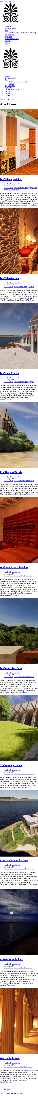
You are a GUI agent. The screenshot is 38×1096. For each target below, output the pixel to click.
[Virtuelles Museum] (10, 23)
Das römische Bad (10, 1058)
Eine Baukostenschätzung (14, 860)
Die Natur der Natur (11, 668)
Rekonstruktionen (10, 29)
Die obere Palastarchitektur (23, 576)
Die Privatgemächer (11, 179)
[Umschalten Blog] (37, 80)
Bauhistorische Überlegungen (24, 188)
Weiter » (7, 1090)
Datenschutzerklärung (12, 39)
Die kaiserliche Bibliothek (14, 567)
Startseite (8, 27)
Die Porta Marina (9, 373)
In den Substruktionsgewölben (24, 287)
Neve (2, 1093)
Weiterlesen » (33, 205)
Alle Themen (8, 188)
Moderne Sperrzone (11, 765)
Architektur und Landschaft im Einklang (22, 33)
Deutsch (7, 41)
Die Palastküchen (9, 278)
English (7, 45)
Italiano (7, 43)
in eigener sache (10, 35)
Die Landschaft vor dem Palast (24, 481)
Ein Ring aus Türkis (11, 472)
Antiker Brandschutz (11, 959)
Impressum (8, 37)
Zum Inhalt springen (7, 1)
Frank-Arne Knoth (13, 184)
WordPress (18, 1093)
